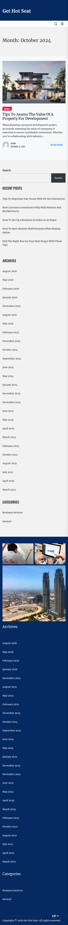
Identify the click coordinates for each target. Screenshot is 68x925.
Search (6, 170)
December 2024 (11, 341)
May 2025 (7, 323)
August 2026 (9, 271)
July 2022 (7, 472)
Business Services (12, 512)
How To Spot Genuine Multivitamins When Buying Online (31, 230)
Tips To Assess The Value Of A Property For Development (27, 116)
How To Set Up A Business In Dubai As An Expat (29, 219)
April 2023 (8, 428)
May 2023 (7, 419)
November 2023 (11, 402)
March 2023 (9, 437)
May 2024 (8, 376)
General (6, 521)
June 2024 (8, 367)
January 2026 (9, 297)
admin (13, 143)
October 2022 (9, 454)
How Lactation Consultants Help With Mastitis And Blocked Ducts (31, 209)
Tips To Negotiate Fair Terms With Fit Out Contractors (33, 198)
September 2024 (11, 358)
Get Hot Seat (16, 11)
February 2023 (10, 445)
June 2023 (8, 410)
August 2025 (9, 314)
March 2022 (9, 489)
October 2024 (10, 349)
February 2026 (10, 288)
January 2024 (9, 384)
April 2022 (8, 480)
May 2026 (8, 279)
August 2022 (9, 463)
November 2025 (11, 306)
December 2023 (11, 393)
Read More (57, 145)
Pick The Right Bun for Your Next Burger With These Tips (32, 243)
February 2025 (10, 332)
